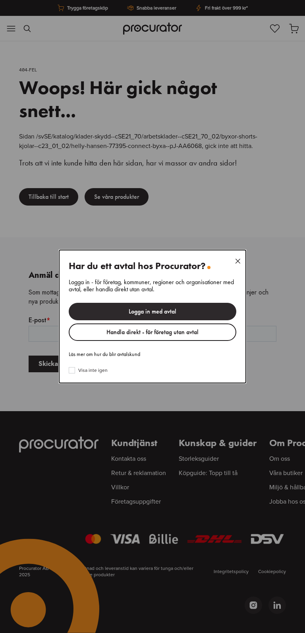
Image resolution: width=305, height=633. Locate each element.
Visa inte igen (93, 370)
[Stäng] (238, 261)
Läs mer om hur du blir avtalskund (104, 354)
